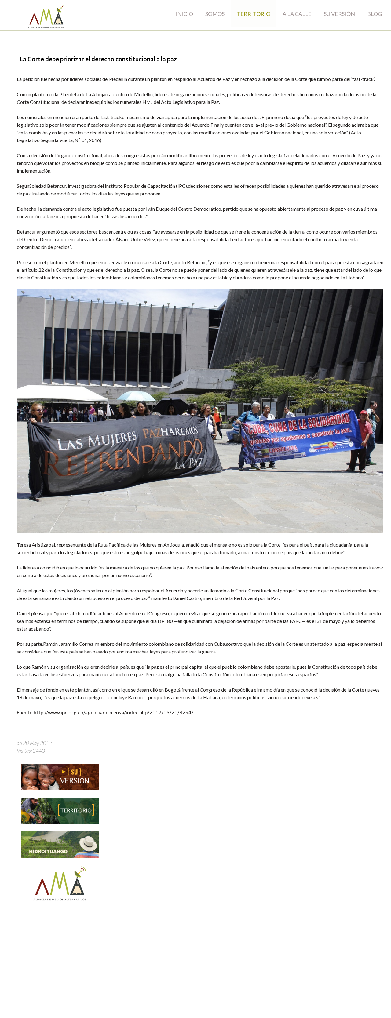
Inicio (184, 13)
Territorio (253, 13)
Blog (374, 13)
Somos (215, 13)
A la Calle (297, 13)
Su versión (339, 13)
